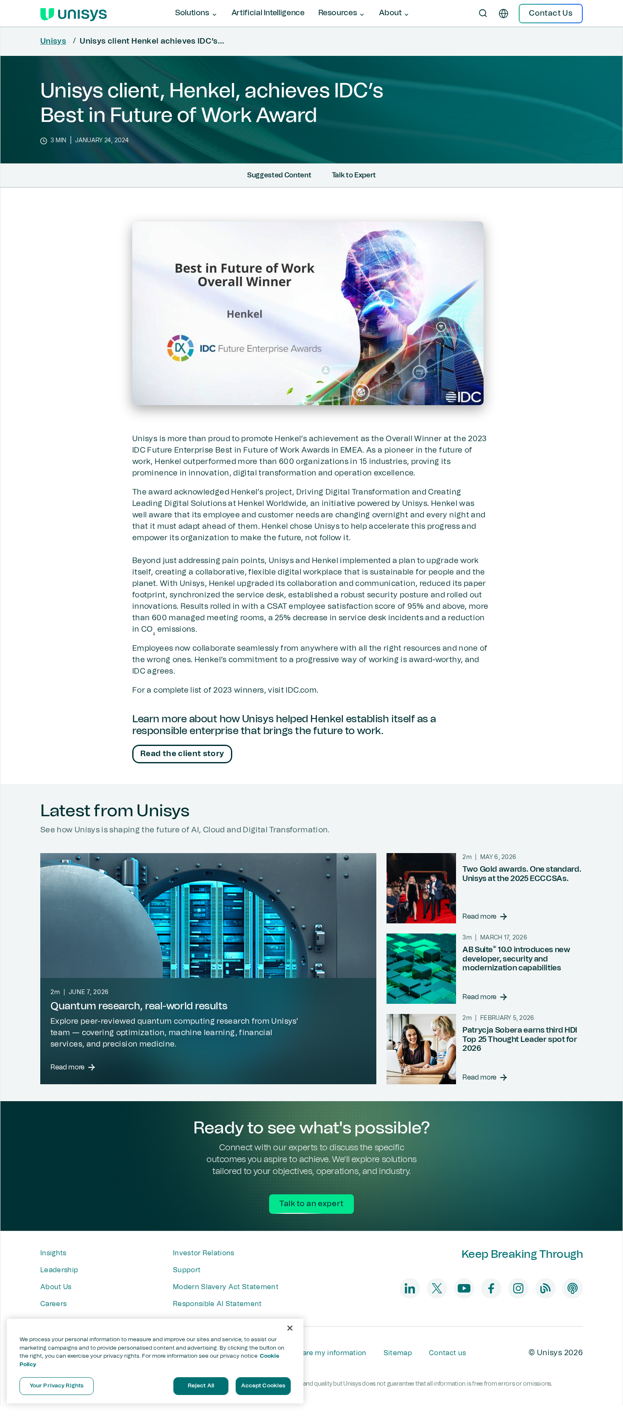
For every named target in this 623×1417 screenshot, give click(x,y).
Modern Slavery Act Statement (225, 1287)
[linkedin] (410, 1288)
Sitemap (398, 1353)
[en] (503, 13)
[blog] (545, 1288)
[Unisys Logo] (73, 13)
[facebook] (491, 1288)
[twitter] (437, 1288)
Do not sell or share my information (307, 1353)
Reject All (201, 1386)
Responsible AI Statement (217, 1304)
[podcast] (572, 1288)
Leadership (59, 1270)
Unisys (53, 41)
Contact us (447, 1353)
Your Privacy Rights (56, 1386)
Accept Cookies (263, 1386)
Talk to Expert (354, 175)
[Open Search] (483, 13)
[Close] (290, 1328)
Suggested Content (279, 175)
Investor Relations (203, 1253)
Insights (53, 1253)
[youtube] (464, 1288)
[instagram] (518, 1288)
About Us (56, 1287)
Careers (53, 1304)
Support (186, 1270)
